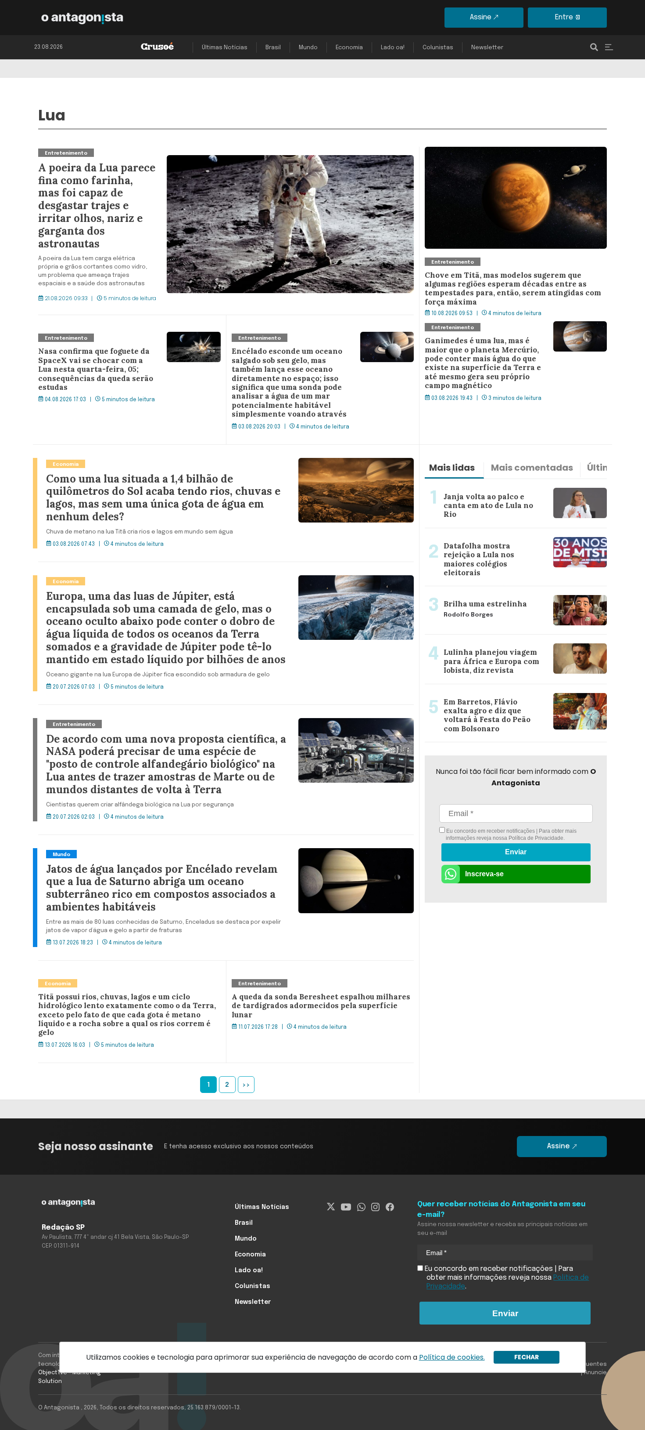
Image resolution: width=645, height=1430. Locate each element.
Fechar (526, 1357)
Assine (480, 17)
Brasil (273, 48)
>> (246, 1085)
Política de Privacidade (536, 838)
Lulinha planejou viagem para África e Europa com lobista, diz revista (508, 645)
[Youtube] (346, 1207)
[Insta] (375, 1207)
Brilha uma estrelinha (460, 591)
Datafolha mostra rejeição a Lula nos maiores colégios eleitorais (515, 539)
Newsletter (487, 48)
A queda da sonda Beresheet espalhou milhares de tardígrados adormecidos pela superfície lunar (316, 988)
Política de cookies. (452, 1357)
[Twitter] (331, 1207)
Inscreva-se (484, 874)
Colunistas (438, 48)
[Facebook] (390, 1207)
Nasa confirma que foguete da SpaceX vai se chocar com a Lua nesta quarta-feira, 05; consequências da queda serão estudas (124, 347)
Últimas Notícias (224, 48)
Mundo (308, 48)
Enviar (516, 852)
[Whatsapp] (361, 1207)
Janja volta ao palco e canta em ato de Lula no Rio (506, 484)
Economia (349, 48)
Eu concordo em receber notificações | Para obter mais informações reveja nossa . (511, 834)
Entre (564, 17)
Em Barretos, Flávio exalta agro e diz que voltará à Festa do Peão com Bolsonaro (507, 695)
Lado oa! (393, 48)
